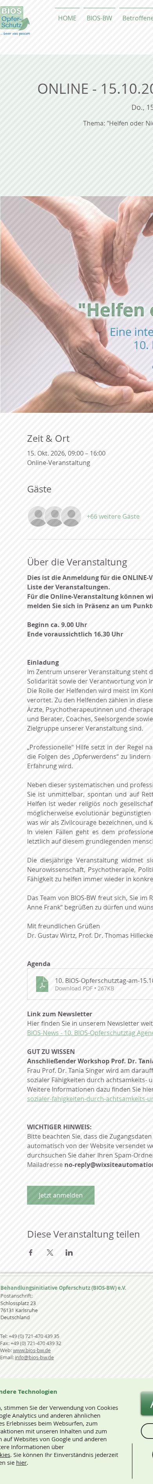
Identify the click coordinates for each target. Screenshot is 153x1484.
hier (21, 1462)
